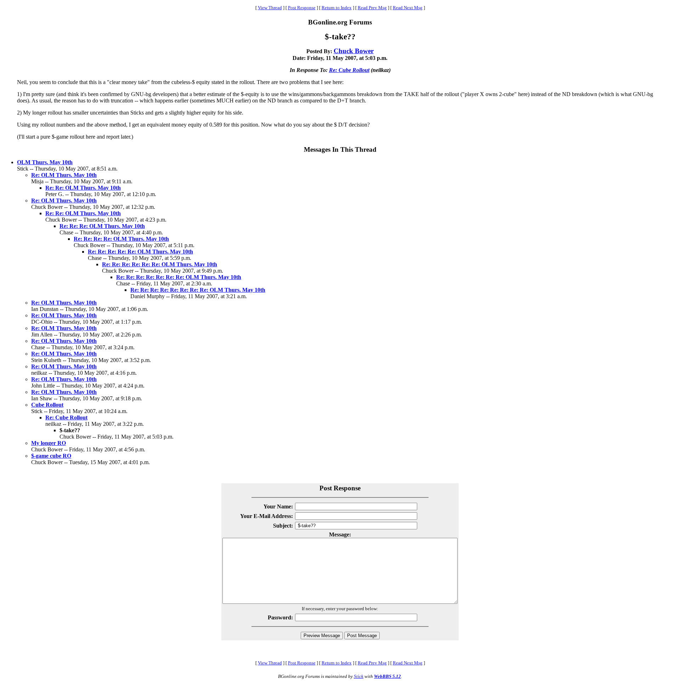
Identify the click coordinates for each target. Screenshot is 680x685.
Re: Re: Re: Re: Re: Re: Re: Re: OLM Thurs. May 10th (197, 290)
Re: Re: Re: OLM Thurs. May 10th (102, 226)
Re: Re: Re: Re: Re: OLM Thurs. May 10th (140, 252)
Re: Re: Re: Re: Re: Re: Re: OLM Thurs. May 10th (178, 277)
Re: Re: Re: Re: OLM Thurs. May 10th (121, 239)
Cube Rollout (47, 405)
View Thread (270, 7)
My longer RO (48, 443)
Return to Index (337, 7)
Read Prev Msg (372, 7)
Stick (358, 676)
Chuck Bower (354, 51)
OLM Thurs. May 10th (45, 162)
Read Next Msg (408, 7)
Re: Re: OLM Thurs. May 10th (83, 188)
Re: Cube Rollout (349, 70)
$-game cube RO (51, 456)
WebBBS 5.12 (387, 676)
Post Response (302, 7)
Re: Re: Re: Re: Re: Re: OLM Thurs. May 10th (159, 264)
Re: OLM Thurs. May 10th (64, 175)
